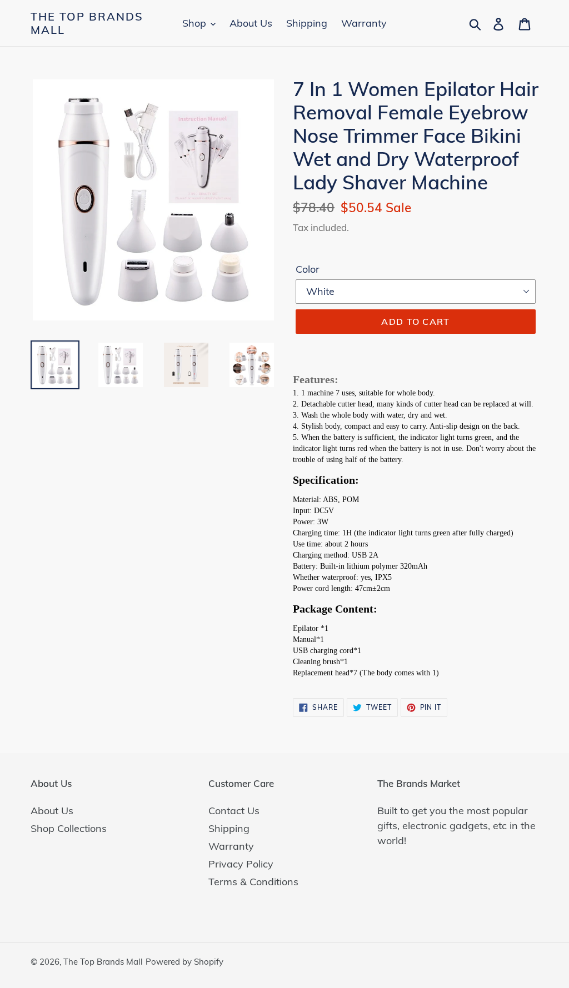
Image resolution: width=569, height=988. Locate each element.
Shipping (228, 828)
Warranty (231, 846)
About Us (52, 810)
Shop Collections (69, 828)
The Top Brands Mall (87, 23)
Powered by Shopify (184, 961)
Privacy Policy (240, 863)
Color (308, 269)
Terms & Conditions (253, 881)
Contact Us (233, 810)
